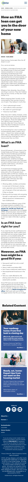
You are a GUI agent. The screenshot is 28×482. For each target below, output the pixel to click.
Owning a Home (9, 8)
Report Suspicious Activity (19, 453)
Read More (20, 347)
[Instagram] (14, 411)
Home (2, 8)
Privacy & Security (6, 453)
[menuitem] (14, 416)
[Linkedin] (20, 411)
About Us (4, 416)
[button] (25, 3)
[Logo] (4, 3)
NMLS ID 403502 (14, 455)
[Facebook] (8, 411)
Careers (3, 419)
